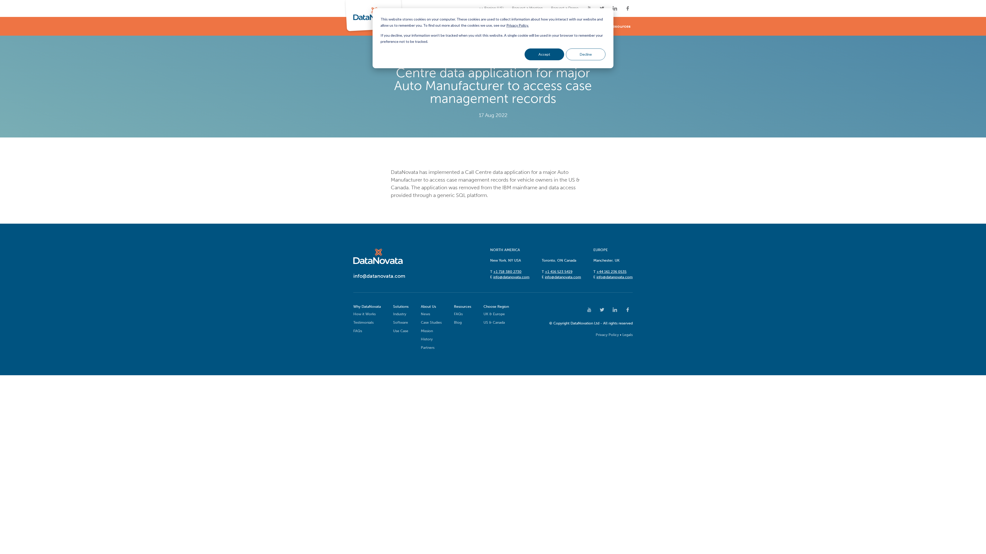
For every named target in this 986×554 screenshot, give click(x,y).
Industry (399, 314)
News (425, 314)
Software (400, 322)
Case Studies (431, 322)
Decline (586, 54)
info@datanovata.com (511, 277)
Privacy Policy (607, 335)
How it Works (364, 314)
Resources (620, 26)
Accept (544, 54)
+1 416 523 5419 (558, 272)
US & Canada (494, 322)
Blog (458, 322)
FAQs (357, 331)
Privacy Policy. (517, 25)
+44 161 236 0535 (611, 272)
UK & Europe (494, 314)
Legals (627, 335)
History (427, 339)
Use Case (400, 331)
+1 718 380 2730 (507, 272)
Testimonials (363, 322)
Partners (427, 347)
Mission (427, 331)
